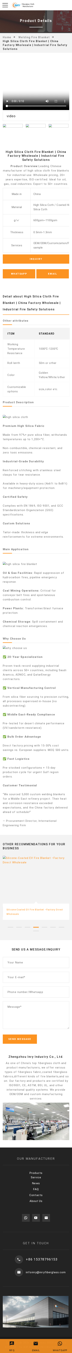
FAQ (36, 1189)
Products (36, 1173)
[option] (36, 90)
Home (7, 37)
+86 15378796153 (42, 1259)
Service (36, 1177)
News (36, 1183)
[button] (10, 927)
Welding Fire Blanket (34, 37)
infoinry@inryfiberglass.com (46, 1272)
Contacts (36, 1195)
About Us (36, 1201)
